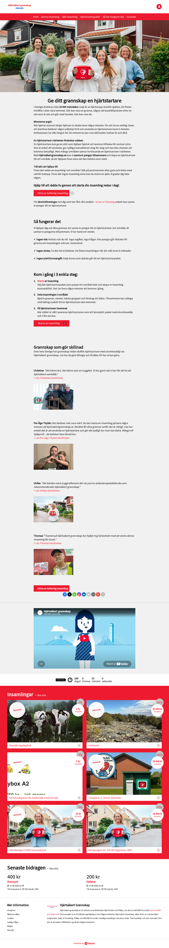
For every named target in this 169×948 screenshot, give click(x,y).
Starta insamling (50, 16)
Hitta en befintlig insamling (52, 588)
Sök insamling (70, 16)
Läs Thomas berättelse (47, 543)
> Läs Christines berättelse (48, 377)
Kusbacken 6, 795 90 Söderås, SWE (24, 889)
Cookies (10, 918)
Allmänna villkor (13, 914)
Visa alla (41, 695)
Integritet (11, 910)
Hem (35, 16)
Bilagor (10, 926)
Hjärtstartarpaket (90, 16)
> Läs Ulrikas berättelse (47, 490)
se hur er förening (105, 201)
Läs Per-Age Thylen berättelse (51, 437)
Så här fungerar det (113, 16)
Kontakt (131, 16)
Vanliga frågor (13, 922)
